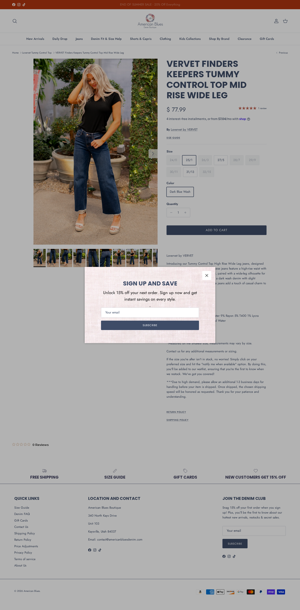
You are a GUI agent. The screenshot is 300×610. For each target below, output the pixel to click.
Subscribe (150, 325)
